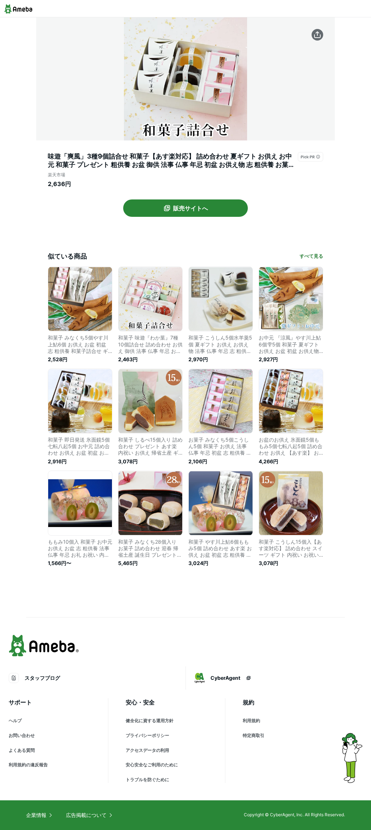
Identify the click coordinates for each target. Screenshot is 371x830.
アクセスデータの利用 (147, 750)
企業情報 (36, 815)
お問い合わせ (22, 735)
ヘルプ (15, 720)
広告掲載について (86, 815)
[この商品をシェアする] (317, 35)
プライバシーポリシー (147, 735)
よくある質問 (22, 750)
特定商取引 (253, 735)
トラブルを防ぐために (147, 779)
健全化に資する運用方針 (150, 720)
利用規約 (251, 720)
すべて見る (311, 256)
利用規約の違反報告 (28, 764)
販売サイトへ (190, 208)
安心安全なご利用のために (152, 764)
